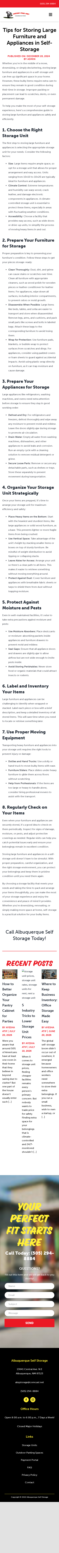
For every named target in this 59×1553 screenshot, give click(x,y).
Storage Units (29, 1445)
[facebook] (26, 1399)
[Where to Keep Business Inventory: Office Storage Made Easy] (49, 974)
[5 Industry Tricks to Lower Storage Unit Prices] (29, 984)
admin (31, 59)
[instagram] (32, 1399)
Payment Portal (29, 1460)
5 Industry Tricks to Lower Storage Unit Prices (28, 1021)
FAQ (29, 1467)
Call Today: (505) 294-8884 (29, 1255)
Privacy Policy (29, 1474)
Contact (29, 1482)
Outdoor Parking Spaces (29, 1452)
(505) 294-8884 (48, 3)
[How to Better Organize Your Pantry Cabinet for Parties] (9, 974)
